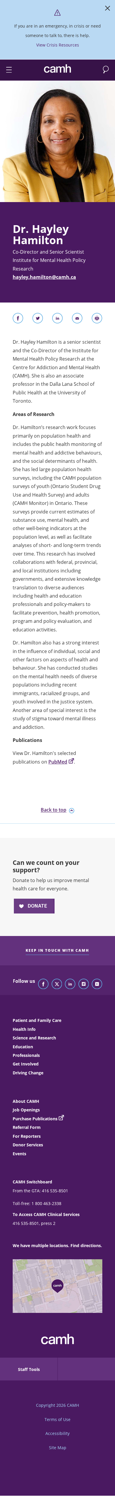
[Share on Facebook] (18, 319)
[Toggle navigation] (6, 70)
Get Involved (26, 1064)
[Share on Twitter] (37, 319)
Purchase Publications (35, 1118)
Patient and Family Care (37, 1020)
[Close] (107, 9)
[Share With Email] (77, 319)
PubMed (57, 762)
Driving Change (28, 1073)
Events (19, 1153)
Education (23, 1046)
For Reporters (27, 1136)
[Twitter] (57, 984)
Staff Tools (29, 1369)
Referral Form (27, 1127)
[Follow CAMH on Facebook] (43, 984)
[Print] (97, 319)
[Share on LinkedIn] (57, 319)
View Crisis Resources (57, 45)
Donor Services (28, 1145)
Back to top (53, 810)
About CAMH (26, 1101)
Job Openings (26, 1110)
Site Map (57, 1447)
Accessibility (57, 1433)
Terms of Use (57, 1419)
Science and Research (34, 1038)
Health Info (24, 1029)
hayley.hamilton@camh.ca (44, 277)
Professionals (26, 1055)
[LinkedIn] (70, 984)
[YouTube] (97, 984)
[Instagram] (83, 984)
